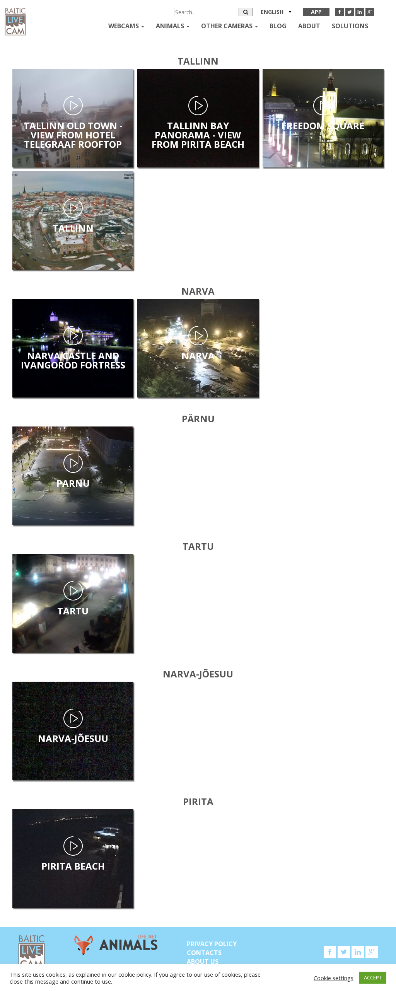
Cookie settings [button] (333, 977)
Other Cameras (227, 26)
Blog (278, 26)
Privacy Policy (212, 944)
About (309, 26)
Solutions (350, 26)
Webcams (124, 26)
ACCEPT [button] (373, 977)
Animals (171, 26)
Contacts (204, 952)
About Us (202, 961)
